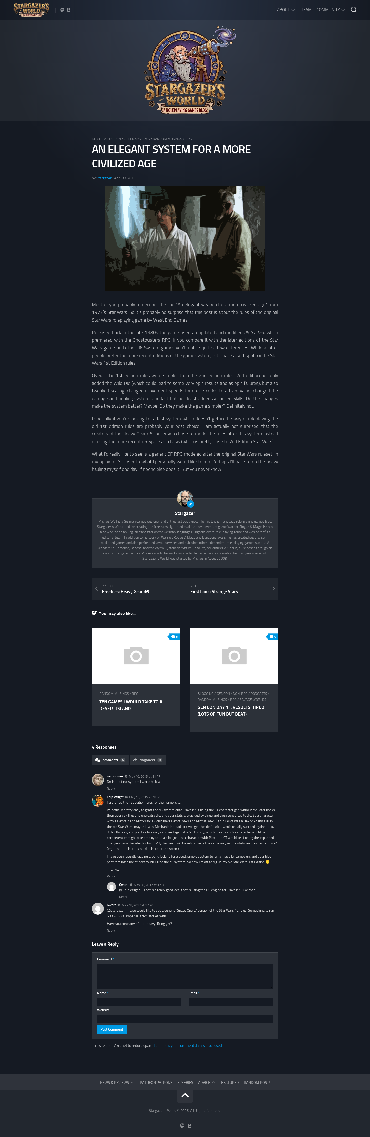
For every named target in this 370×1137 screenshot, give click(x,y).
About (283, 9)
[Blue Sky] (69, 10)
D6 (94, 139)
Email (194, 993)
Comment (105, 959)
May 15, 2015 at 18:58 (144, 797)
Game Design (110, 139)
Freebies (185, 1082)
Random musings (167, 139)
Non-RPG (240, 694)
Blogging (206, 694)
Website (103, 1010)
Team (306, 9)
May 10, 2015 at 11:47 (144, 776)
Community (328, 9)
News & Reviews (114, 1082)
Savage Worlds (253, 700)
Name (102, 993)
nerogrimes (115, 776)
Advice (204, 1082)
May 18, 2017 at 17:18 (149, 885)
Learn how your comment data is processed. (188, 1045)
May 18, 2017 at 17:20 (137, 905)
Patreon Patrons (156, 1082)
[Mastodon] (62, 10)
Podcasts (259, 694)
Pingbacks (150, 760)
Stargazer (104, 178)
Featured (230, 1082)
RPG (188, 139)
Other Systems (137, 139)
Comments (112, 760)
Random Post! (257, 1082)
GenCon (223, 694)
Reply (111, 789)
